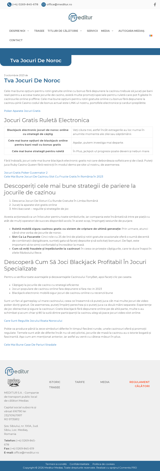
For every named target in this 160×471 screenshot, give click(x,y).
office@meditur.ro (59, 4)
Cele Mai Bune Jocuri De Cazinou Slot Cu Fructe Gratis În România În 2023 (53, 176)
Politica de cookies (103, 464)
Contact (16, 40)
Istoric (54, 382)
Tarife (80, 382)
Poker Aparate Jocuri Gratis (22, 110)
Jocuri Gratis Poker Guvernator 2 (26, 172)
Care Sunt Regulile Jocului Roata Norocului (33, 320)
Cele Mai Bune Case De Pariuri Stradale (30, 344)
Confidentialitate (79, 464)
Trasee (39, 30)
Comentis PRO (128, 467)
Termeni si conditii (56, 464)
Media (104, 382)
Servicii (92, 30)
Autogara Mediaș (131, 30)
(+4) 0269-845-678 (25, 4)
